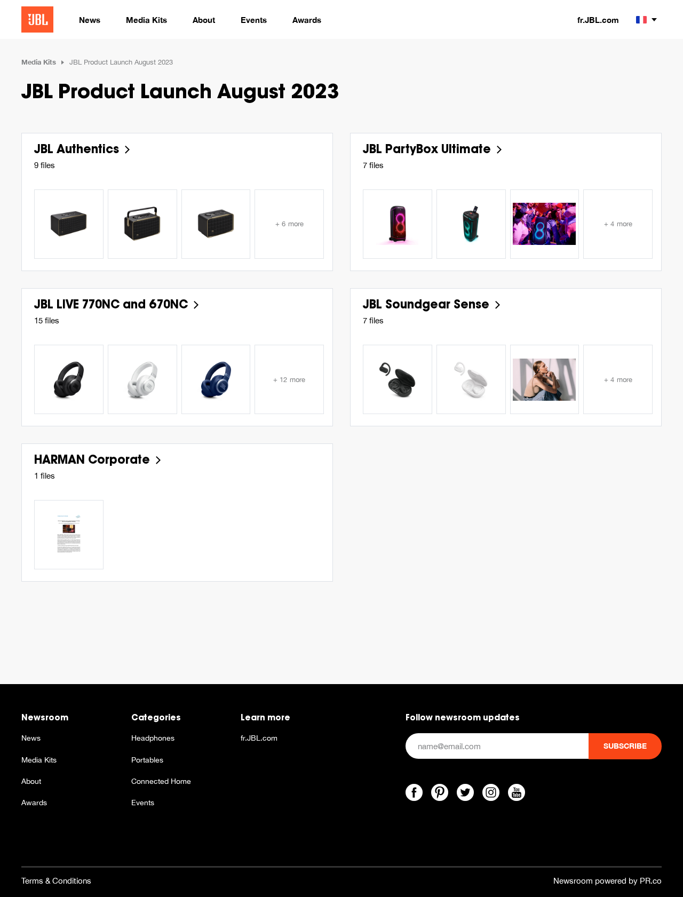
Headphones (152, 738)
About (31, 781)
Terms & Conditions (56, 880)
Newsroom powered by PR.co (607, 880)
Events (142, 802)
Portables (147, 760)
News (31, 738)
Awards (34, 802)
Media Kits (38, 62)
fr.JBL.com (598, 20)
